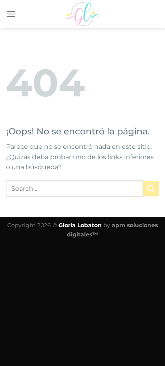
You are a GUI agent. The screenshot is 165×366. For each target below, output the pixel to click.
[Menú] (11, 14)
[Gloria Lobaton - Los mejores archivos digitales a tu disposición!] (82, 14)
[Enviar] (151, 188)
